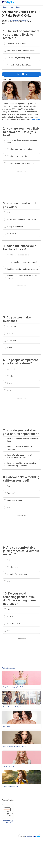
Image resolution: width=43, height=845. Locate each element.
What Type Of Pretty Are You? (13, 687)
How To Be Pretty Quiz (10, 786)
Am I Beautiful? (8, 727)
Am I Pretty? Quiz (9, 766)
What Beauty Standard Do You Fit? (14, 746)
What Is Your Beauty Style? (12, 707)
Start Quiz (21, 74)
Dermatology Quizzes (8, 822)
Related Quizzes (8, 668)
